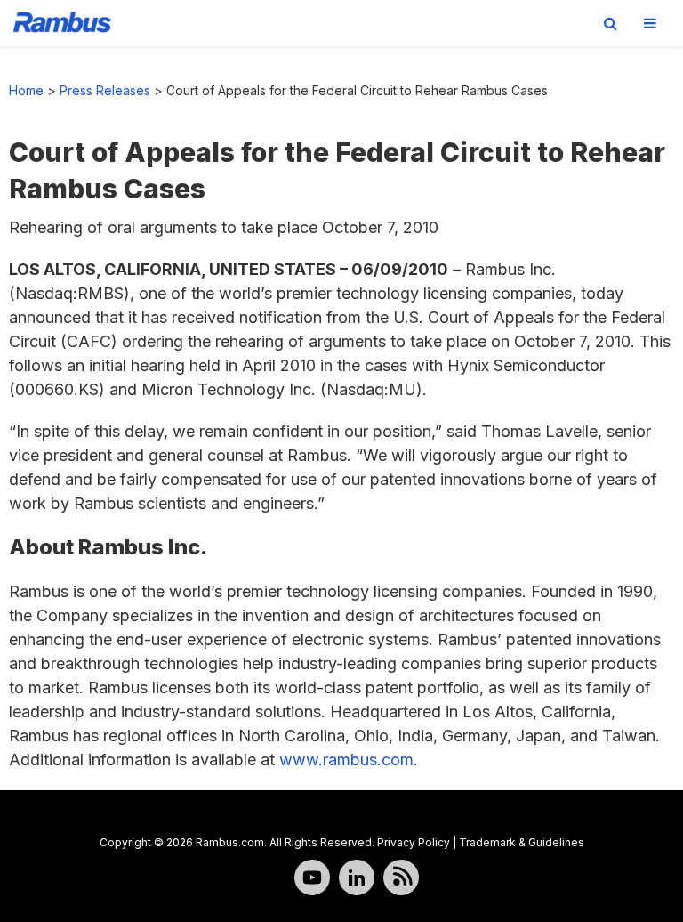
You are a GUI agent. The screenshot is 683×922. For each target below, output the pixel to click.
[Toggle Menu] (650, 23)
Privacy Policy (413, 842)
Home (26, 90)
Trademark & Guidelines (521, 842)
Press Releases (105, 90)
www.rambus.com (346, 759)
